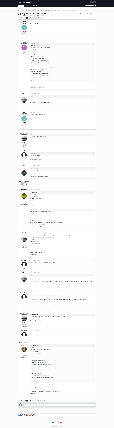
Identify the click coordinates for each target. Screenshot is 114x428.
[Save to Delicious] (26, 415)
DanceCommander (24, 342)
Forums (19, 8)
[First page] (19, 18)
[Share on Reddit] (28, 415)
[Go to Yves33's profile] (24, 47)
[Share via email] (32, 415)
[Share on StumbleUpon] (30, 415)
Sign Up (93, 1)
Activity (27, 5)
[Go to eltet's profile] (24, 173)
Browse (21, 5)
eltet (24, 165)
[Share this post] (94, 21)
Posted (34, 21)
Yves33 (24, 41)
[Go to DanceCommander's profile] (24, 349)
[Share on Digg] (24, 415)
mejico (24, 93)
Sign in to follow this (84, 13)
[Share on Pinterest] (33, 415)
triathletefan (24, 189)
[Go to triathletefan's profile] (24, 196)
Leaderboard (36, 8)
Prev (21, 17)
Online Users (29, 8)
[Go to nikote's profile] (24, 27)
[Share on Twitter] (19, 415)
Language (54, 424)
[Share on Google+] (22, 415)
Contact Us (60, 424)
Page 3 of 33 (44, 17)
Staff (24, 8)
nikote (24, 21)
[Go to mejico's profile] (24, 100)
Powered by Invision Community (57, 426)
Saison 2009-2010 (40, 15)
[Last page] (40, 18)
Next (38, 17)
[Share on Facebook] (21, 415)
